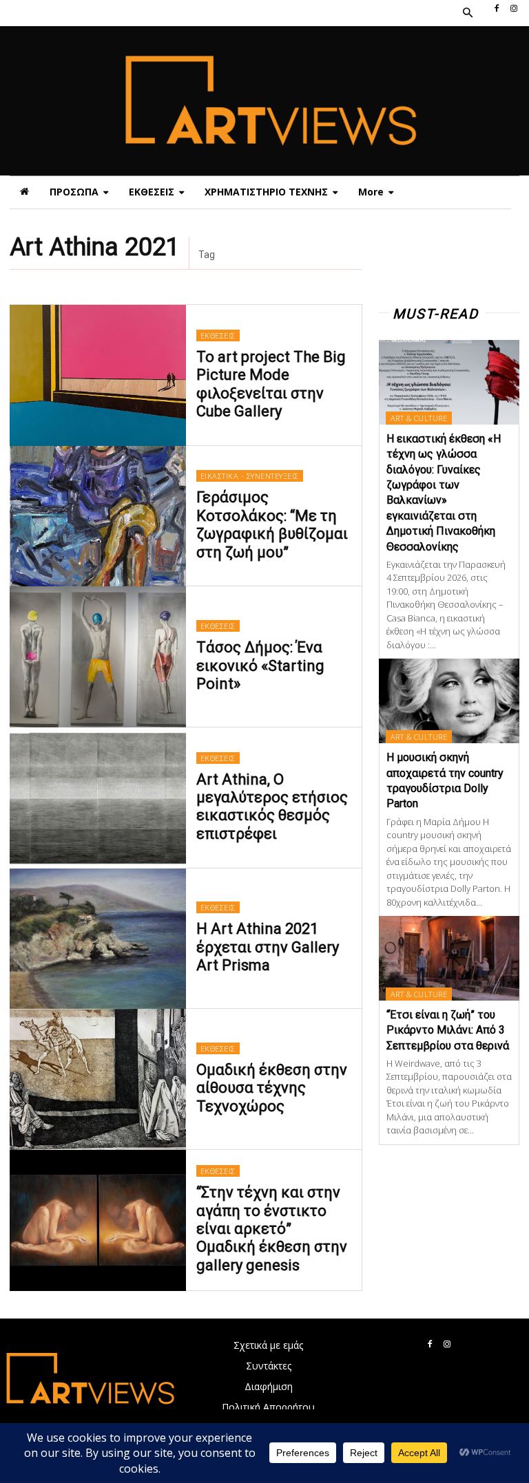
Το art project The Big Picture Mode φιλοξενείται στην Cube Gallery (271, 384)
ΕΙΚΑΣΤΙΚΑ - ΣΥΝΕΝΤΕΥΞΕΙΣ (249, 476)
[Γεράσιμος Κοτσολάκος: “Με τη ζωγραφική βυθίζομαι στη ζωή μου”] (98, 516)
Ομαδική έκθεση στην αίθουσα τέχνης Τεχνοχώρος (271, 1088)
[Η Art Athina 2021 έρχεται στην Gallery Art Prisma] (98, 939)
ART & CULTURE (419, 418)
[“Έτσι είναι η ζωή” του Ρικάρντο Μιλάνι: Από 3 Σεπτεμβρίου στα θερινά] (449, 958)
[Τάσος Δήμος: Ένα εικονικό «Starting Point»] (98, 656)
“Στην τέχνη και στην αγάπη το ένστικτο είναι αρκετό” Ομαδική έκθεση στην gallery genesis (271, 1229)
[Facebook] (496, 8)
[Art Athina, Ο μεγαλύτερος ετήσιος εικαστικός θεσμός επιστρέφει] (98, 797)
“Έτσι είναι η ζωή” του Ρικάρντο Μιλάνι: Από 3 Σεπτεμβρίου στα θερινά (447, 1030)
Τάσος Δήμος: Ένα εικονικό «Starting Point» (260, 665)
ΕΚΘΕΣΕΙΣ (218, 335)
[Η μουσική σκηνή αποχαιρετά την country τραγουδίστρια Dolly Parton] (449, 701)
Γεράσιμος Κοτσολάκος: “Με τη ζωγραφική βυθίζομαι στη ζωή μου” (272, 524)
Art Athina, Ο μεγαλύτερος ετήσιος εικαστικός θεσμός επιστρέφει (272, 806)
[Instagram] (513, 8)
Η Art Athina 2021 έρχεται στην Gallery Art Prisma (267, 947)
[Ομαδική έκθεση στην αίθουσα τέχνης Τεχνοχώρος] (98, 1079)
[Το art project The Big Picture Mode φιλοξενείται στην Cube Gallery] (98, 375)
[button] (467, 13)
